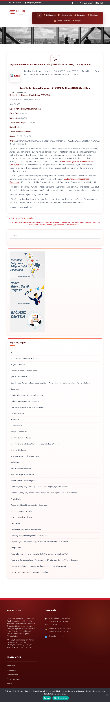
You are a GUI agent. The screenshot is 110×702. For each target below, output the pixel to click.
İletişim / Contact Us (19, 431)
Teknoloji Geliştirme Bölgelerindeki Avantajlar (29, 535)
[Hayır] (106, 695)
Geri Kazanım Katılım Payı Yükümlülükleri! (27, 407)
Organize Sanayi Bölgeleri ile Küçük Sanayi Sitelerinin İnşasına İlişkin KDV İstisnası (44, 493)
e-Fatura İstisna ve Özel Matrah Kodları (27, 395)
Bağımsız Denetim (18, 364)
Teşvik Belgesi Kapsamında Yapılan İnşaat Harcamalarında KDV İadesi (39, 541)
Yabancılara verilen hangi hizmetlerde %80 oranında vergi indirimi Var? (39, 554)
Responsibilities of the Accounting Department (29, 505)
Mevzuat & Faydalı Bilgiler (21, 468)
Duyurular (15, 389)
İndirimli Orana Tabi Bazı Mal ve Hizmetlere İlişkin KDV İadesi (35, 444)
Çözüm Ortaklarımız (19, 376)
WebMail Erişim (86, 3)
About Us (14, 352)
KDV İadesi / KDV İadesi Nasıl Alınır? (25, 456)
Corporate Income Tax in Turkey (24, 370)
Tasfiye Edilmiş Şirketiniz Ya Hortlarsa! (26, 529)
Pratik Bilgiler (16, 499)
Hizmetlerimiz (16, 425)
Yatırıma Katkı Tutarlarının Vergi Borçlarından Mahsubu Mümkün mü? (39, 566)
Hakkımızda (15, 419)
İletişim (9, 683)
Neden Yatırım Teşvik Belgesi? (23, 480)
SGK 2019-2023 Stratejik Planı (21, 218)
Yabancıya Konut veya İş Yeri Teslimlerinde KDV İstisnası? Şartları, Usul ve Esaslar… (44, 560)
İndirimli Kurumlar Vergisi (21, 438)
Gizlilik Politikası (17, 413)
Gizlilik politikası (60, 698)
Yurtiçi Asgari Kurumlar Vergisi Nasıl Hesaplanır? (30, 572)
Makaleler (15, 462)
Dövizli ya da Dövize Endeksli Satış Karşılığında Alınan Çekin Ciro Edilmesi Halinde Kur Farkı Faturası (51, 383)
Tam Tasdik (15, 523)
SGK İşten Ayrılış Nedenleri (21, 517)
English (100, 3)
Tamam (47, 698)
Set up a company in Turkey (22, 511)
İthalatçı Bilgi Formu (18, 450)
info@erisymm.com (34, 3)
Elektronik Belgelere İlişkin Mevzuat (25, 401)
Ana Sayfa (11, 665)
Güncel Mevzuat (13, 679)
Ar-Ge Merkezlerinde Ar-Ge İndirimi (25, 358)
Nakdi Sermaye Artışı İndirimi (22, 474)
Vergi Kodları (16, 548)
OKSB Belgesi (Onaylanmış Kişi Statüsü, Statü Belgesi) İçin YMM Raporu (39, 486)
